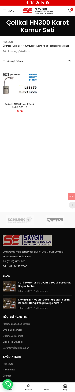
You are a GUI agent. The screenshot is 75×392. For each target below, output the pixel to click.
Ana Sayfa (8, 41)
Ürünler (7, 375)
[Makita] (55, 220)
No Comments (41, 291)
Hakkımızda (9, 369)
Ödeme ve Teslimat (13, 335)
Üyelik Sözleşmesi (12, 329)
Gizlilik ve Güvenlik (13, 341)
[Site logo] (37, 10)
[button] (7, 384)
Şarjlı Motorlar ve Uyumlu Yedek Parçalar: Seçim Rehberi (44, 284)
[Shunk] (20, 220)
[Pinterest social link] (37, 2)
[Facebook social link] (27, 2)
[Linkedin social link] (42, 2)
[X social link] (32, 2)
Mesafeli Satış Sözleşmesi (16, 323)
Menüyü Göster (14, 61)
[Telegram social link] (47, 2)
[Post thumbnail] (9, 287)
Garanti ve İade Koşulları (16, 347)
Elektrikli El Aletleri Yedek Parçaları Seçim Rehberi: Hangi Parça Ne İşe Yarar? (44, 301)
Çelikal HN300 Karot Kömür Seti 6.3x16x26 (20, 106)
